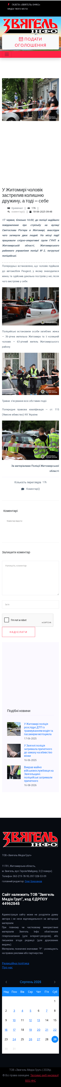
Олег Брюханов (33, 881)
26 (30, 1039)
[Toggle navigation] (7, 54)
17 (14, 1029)
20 (38, 1029)
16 (6, 1029)
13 (38, 1020)
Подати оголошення (30, 42)
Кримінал (17, 208)
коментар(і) (18, 211)
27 (38, 1039)
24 (14, 1039)
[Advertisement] (30, 151)
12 (30, 1020)
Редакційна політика (15, 963)
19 (30, 1029)
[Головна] (30, 26)
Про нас (7, 967)
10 (14, 1020)
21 (46, 1029)
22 (55, 1029)
